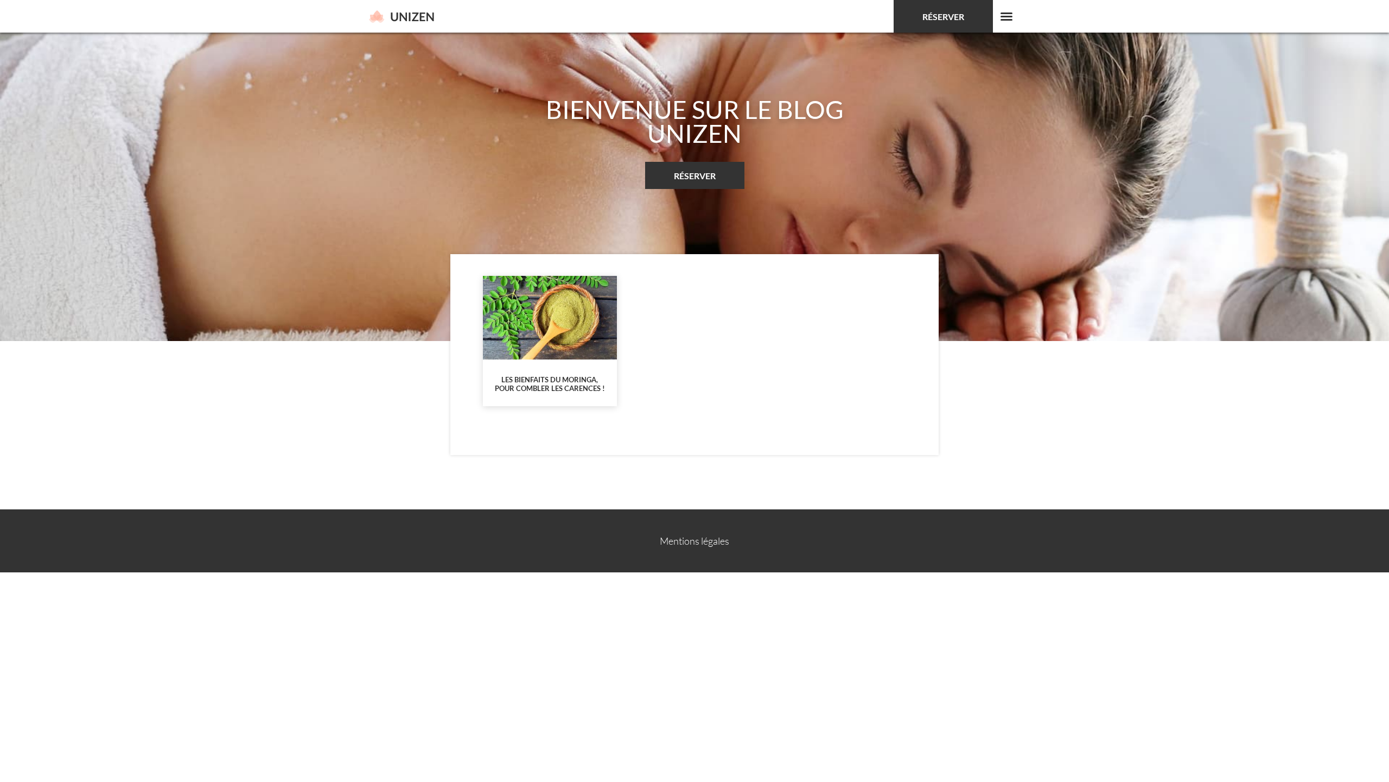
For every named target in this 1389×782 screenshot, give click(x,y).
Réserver (943, 16)
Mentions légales (694, 541)
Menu (1006, 16)
